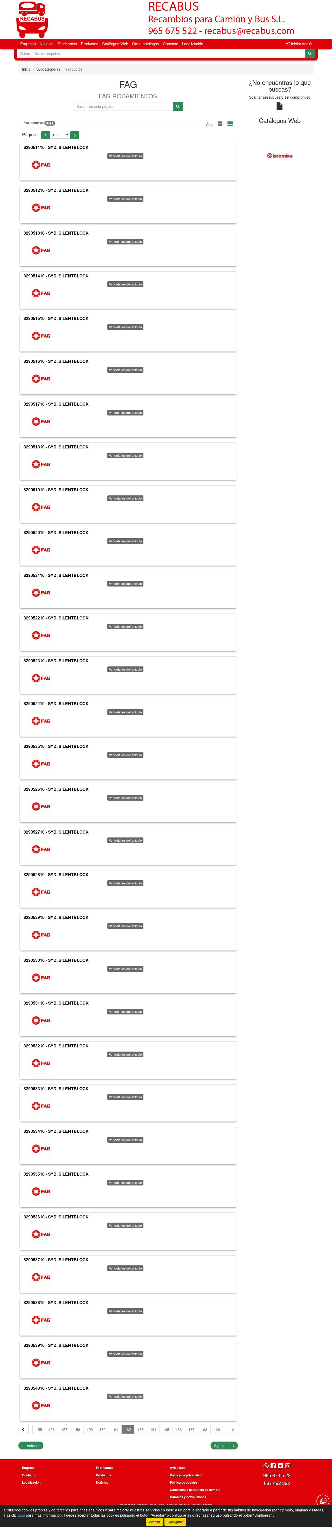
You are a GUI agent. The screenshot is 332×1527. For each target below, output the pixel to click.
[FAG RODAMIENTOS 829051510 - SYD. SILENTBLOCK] (41, 336)
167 (191, 1429)
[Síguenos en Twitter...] (280, 1466)
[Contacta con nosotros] (322, 1501)
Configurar (175, 1521)
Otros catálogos (145, 43)
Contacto (170, 43)
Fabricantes (67, 43)
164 (153, 1429)
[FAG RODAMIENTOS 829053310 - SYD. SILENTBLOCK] (41, 1106)
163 (140, 1429)
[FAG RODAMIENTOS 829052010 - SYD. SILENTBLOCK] (41, 550)
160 (102, 1429)
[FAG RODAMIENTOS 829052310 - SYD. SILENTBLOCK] (41, 678)
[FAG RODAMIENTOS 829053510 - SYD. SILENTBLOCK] (41, 1191)
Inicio (26, 69)
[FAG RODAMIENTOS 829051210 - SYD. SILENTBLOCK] (41, 208)
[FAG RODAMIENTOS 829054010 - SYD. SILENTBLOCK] (41, 1405)
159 (90, 1429)
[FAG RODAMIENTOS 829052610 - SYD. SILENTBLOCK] (41, 807)
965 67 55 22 (276, 1475)
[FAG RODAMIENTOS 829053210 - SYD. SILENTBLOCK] (41, 1063)
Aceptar (154, 1521)
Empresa (28, 43)
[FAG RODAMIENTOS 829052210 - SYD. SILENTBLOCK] (41, 635)
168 (204, 1429)
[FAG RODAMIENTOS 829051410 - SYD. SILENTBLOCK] (41, 293)
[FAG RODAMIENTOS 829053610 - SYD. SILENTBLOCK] (41, 1234)
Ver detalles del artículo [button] (125, 156)
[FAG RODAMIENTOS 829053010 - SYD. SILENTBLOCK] (41, 978)
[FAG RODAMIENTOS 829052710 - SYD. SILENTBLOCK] (41, 849)
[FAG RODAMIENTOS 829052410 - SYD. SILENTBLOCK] (41, 721)
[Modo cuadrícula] (220, 124)
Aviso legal (178, 1467)
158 (77, 1429)
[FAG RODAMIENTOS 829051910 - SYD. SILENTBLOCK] (41, 507)
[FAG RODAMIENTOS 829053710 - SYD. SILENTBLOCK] (41, 1277)
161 (115, 1429)
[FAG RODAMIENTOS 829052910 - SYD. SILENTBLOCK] (41, 935)
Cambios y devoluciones (188, 1497)
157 (64, 1429)
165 (166, 1429)
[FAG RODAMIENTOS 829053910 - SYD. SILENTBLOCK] (41, 1363)
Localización (192, 43)
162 (128, 1429)
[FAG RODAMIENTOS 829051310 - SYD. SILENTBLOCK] (41, 250)
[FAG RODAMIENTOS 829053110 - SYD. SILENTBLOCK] (41, 1020)
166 (179, 1429)
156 (52, 1429)
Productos (89, 43)
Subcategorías (48, 69)
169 (217, 1429)
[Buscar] (310, 53)
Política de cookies (184, 1482)
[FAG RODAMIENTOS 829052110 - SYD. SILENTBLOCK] (41, 592)
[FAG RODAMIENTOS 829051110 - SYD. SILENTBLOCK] (41, 165)
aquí (21, 1515)
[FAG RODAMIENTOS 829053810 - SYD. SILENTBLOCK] (41, 1320)
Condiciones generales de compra (195, 1489)
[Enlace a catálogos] (280, 155)
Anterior (31, 1445)
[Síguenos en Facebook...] (273, 1466)
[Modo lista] (230, 124)
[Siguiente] (233, 1429)
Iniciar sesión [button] (301, 43)
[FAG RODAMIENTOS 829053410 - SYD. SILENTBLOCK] (41, 1149)
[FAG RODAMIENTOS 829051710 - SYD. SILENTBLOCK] (41, 421)
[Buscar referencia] (178, 106)
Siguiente (224, 1445)
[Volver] (23, 1429)
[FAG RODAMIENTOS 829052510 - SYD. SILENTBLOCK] (41, 764)
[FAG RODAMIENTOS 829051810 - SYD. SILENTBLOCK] (41, 464)
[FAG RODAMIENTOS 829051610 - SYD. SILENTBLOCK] (41, 379)
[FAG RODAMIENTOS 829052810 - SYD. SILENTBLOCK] (41, 892)
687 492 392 (277, 1483)
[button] (45, 135)
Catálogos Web (115, 43)
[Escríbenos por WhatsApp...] (266, 1466)
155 (39, 1429)
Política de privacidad (186, 1475)
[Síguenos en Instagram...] (287, 1466)
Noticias (46, 43)
